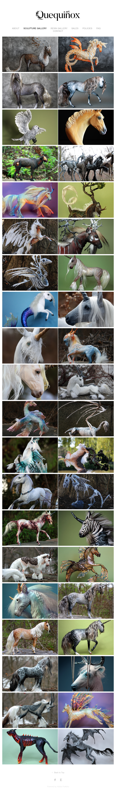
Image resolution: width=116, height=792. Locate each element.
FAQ (98, 28)
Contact (58, 31)
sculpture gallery (35, 28)
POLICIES (87, 28)
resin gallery (59, 28)
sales (74, 28)
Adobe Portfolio (63, 787)
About (15, 28)
